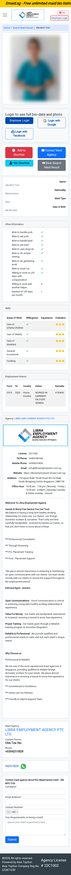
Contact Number (14, 807)
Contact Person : (13, 739)
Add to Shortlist (20, 152)
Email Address (13, 797)
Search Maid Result (23, 27)
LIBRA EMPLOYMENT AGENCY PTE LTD (34, 418)
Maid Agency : (12, 726)
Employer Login (19, 120)
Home (7, 27)
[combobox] (12, 812)
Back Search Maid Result (52, 165)
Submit (12, 839)
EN (64, 12)
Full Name (11, 786)
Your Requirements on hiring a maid (24, 817)
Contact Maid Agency (53, 152)
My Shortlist (21, 163)
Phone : (9, 748)
